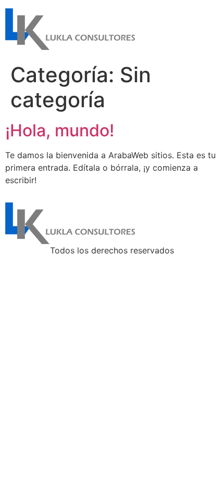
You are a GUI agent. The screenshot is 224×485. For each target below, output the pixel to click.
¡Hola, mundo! (59, 130)
